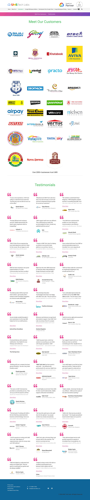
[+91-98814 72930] (28, 487)
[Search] (82, 9)
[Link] (18, 4)
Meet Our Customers (40, 14)
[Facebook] (48, 488)
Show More (65, 206)
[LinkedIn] (51, 488)
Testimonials (51, 14)
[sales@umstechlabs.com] (28, 488)
